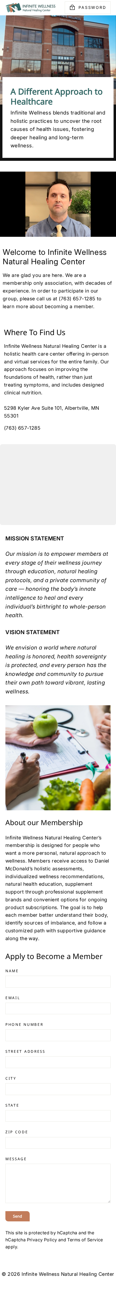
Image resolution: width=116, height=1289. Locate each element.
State (12, 1105)
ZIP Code (16, 1132)
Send (17, 1216)
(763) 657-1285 (22, 428)
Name (12, 971)
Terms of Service (85, 1239)
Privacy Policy (42, 1239)
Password (92, 7)
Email (12, 998)
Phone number (24, 1024)
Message (16, 1159)
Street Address (25, 1051)
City (10, 1078)
